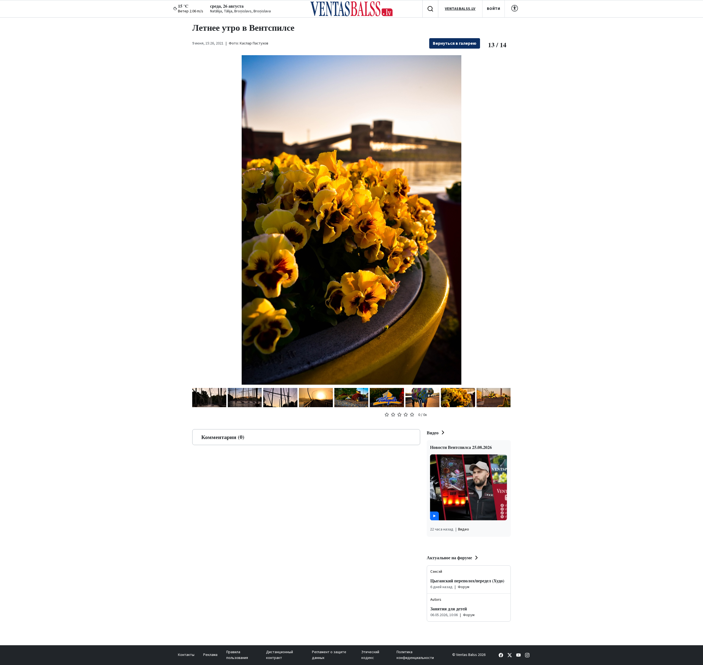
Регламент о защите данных (329, 655)
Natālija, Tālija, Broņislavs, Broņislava (240, 11)
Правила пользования (237, 655)
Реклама (210, 655)
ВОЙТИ (493, 9)
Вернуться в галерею (454, 43)
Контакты (186, 655)
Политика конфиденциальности (415, 655)
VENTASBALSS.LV (460, 9)
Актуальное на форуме (449, 557)
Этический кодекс (370, 655)
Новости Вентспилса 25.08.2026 (461, 447)
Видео (433, 432)
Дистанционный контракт (279, 655)
